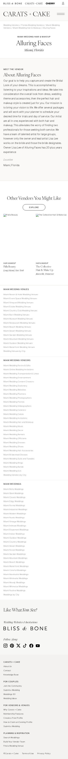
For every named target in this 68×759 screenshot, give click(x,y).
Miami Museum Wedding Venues (18, 319)
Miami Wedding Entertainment (17, 378)
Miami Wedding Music (13, 426)
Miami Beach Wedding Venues (17, 327)
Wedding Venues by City (14, 351)
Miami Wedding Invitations (15, 418)
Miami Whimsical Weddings (15, 586)
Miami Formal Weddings (14, 505)
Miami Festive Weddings (14, 590)
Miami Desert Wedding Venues (17, 331)
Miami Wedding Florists (13, 402)
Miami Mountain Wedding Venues (18, 339)
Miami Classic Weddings (14, 497)
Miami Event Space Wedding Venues (20, 298)
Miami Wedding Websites (14, 390)
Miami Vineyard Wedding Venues (18, 303)
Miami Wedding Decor (13, 430)
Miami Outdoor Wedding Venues (18, 343)
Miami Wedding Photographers (17, 398)
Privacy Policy (44, 753)
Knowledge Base (11, 675)
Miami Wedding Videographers (17, 406)
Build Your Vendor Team (14, 742)
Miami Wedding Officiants (15, 438)
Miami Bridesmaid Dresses (15, 455)
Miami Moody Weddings (14, 582)
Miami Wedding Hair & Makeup (27, 28)
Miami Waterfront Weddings (16, 566)
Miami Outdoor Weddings (14, 538)
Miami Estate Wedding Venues (17, 307)
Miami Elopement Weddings (16, 530)
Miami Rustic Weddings (13, 518)
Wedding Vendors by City (15, 475)
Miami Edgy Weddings (13, 501)
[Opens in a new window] (12, 3)
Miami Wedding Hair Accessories (18, 450)
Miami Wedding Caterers (14, 410)
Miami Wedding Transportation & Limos (21, 374)
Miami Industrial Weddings (15, 509)
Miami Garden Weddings (14, 554)
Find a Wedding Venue (13, 746)
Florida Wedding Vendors (32, 25)
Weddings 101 (9, 694)
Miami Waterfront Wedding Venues (19, 347)
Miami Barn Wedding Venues (16, 315)
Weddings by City (11, 595)
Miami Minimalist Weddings (15, 578)
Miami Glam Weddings (13, 493)
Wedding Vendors (11, 25)
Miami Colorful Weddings (14, 570)
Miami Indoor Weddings (14, 534)
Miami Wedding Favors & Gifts (17, 365)
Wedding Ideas (10, 698)
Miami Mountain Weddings (15, 558)
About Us (7, 666)
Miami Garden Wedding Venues (17, 335)
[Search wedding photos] (50, 3)
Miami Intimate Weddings (14, 526)
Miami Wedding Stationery (15, 386)
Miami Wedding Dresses (14, 443)
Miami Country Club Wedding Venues (20, 311)
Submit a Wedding (11, 690)
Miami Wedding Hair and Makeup (18, 422)
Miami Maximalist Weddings (15, 574)
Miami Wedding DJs (12, 471)
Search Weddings (11, 737)
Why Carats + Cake (12, 710)
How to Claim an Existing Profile (17, 722)
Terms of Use (28, 753)
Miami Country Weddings (14, 542)
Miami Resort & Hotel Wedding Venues (20, 294)
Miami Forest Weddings (13, 550)
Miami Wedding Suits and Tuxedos (18, 459)
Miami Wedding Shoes (13, 446)
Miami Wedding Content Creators (18, 382)
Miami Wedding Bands (13, 467)
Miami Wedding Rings (13, 463)
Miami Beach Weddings (14, 562)
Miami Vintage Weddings (14, 521)
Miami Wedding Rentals (14, 434)
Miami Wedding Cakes (13, 414)
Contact (7, 670)
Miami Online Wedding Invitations (18, 369)
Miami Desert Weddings (14, 546)
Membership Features (13, 714)
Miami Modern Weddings (14, 514)
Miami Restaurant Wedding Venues (19, 323)
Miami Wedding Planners (14, 394)
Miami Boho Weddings (13, 489)
